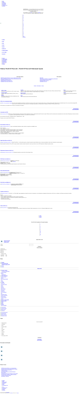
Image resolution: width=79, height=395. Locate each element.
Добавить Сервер (6, 241)
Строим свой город (4, 370)
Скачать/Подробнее (75, 109)
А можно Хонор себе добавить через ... (6, 355)
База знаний (4, 3)
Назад (40, 215)
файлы (3, 381)
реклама (3, 389)
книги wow (4, 48)
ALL (23, 36)
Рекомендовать (3, 313)
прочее (3, 46)
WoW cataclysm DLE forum (4, 170)
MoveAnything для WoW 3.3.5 (5, 124)
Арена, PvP (3, 283)
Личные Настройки (7, 240)
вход (3, 386)
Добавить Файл (6, 242)
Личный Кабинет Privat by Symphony (45, 79)
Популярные (39, 85)
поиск (3, 384)
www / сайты (4, 52)
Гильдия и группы (4, 284)
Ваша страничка (3, 314)
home (3, 1)
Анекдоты (3, 310)
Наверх (40, 217)
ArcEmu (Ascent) (3, 272)
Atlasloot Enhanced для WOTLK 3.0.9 (6, 80)
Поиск (3, 63)
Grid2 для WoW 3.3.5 (3, 205)
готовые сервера (5, 50)
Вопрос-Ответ (4, 62)
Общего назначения (4, 295)
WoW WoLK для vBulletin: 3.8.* (5, 182)
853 (31, 12)
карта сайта (4, 4)
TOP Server (4, 2)
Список (42, 85)
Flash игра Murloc (3, 305)
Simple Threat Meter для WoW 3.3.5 (6, 140)
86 (40, 234)
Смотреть (14, 161)
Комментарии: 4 (76, 121)
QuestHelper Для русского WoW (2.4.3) (7, 81)
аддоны (3, 39)
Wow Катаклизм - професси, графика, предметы (8, 374)
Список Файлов (4, 59)
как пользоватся (4, 360)
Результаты (39, 339)
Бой (1, 293)
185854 (39, 12)
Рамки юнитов (3, 296)
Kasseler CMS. (7, 392)
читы (3, 41)
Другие (2, 298)
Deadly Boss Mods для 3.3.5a (44, 80)
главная (3, 380)
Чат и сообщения (3, 292)
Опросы (2, 266)
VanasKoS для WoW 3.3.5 (4, 191)
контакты (3, 390)
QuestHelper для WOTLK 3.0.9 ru (6, 79)
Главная (3, 58)
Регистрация (4, 60)
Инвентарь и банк (4, 294)
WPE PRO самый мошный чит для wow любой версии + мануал (11, 77)
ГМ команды (4, 274)
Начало (40, 216)
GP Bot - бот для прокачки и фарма (6, 101)
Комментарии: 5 (76, 108)
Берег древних (3, 372)
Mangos (2, 273)
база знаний (4, 382)
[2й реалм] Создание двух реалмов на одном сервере (9, 373)
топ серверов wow (5, 385)
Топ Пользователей (4, 312)
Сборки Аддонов (3, 297)
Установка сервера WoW (5, 271)
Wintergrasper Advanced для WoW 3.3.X (6, 150)
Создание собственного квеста (6, 375)
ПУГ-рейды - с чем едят (5, 376)
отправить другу (4, 5)
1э (5, 351)
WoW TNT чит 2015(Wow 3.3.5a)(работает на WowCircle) (49, 78)
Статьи (2, 265)
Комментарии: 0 (76, 155)
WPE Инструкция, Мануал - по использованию (8, 368)
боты (3, 43)
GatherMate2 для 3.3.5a (43, 81)
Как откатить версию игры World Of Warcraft (8, 371)
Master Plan (41, 77)
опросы (3, 383)
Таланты (3, 307)
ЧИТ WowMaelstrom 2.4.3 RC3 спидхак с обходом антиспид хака (11, 78)
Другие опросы (39, 340)
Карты (2, 285)
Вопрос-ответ (3, 309)
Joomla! (2, 281)
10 (40, 231)
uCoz (2, 280)
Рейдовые (2, 287)
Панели (2, 286)
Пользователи (4, 61)
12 (40, 232)
